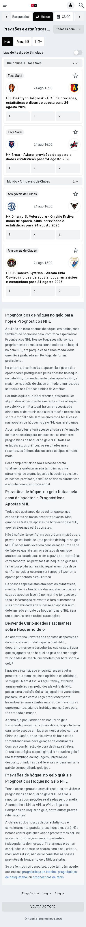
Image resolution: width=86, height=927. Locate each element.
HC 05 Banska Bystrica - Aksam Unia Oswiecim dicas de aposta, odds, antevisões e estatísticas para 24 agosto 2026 (42, 277)
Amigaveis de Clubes (22, 194)
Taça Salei (15, 75)
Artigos (59, 893)
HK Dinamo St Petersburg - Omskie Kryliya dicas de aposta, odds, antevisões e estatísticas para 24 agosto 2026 (40, 221)
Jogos (47, 893)
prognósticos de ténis (48, 877)
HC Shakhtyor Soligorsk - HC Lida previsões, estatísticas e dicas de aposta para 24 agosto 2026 (41, 102)
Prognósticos (30, 893)
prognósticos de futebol (39, 872)
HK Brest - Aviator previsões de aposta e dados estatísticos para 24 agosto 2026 (38, 157)
